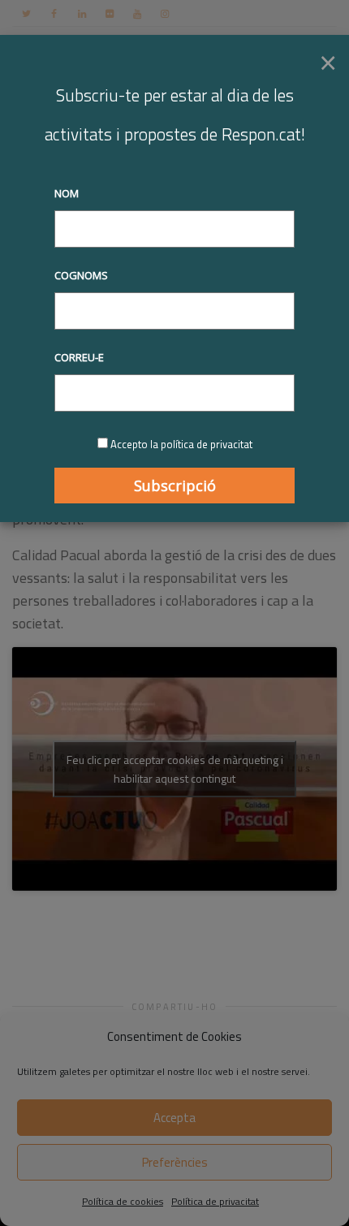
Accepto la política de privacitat (181, 444)
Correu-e (79, 357)
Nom (66, 193)
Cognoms (81, 275)
